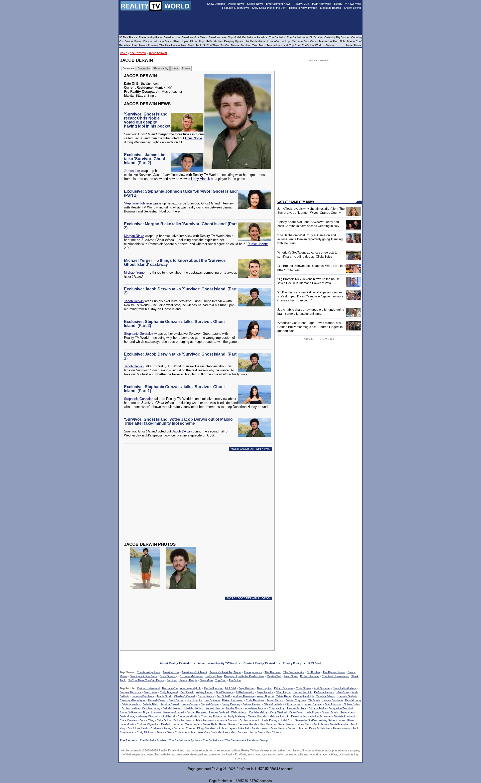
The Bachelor (273, 672)
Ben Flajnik (187, 692)
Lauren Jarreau (313, 704)
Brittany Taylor (317, 708)
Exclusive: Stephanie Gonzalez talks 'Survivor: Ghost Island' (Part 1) (174, 389)
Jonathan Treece (184, 728)
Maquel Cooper (210, 704)
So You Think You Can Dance (146, 680)
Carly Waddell (278, 712)
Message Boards (330, 7)
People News (236, 3)
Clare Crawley (128, 720)
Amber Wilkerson (130, 712)
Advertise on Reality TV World (217, 663)
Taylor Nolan (192, 724)
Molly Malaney (237, 716)
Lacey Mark (304, 724)
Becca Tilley (147, 720)
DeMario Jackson (172, 724)
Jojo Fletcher (247, 688)
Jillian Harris (283, 692)
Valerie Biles (150, 704)
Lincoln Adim (194, 700)
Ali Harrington (293, 704)
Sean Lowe (150, 692)
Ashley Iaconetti (249, 720)
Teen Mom (206, 680)
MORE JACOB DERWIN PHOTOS (248, 598)
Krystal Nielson (214, 708)
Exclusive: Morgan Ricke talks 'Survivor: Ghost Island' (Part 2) (180, 226)
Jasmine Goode (247, 724)
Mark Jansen (239, 732)
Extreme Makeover (191, 676)
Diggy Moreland (206, 728)
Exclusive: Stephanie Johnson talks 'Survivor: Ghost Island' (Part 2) (181, 193)
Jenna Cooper (189, 704)
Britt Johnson (333, 704)
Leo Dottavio (212, 700)
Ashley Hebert (204, 692)
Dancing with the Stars (143, 676)
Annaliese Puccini (255, 708)
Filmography (160, 68)
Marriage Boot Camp (304, 41)
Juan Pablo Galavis (344, 688)
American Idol (171, 672)
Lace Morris (127, 724)
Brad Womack (224, 692)
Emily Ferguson (182, 720)
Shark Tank (195, 45)
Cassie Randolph (303, 696)
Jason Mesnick (302, 692)
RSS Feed (314, 663)
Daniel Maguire (339, 724)
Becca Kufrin (170, 688)
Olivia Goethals (273, 704)
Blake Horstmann (232, 700)
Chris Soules (303, 688)
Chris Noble (193, 138)
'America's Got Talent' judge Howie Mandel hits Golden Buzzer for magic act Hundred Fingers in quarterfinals (310, 327)
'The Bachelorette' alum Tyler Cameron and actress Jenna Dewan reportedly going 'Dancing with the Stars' (310, 239)
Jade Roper (312, 712)
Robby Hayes (227, 728)
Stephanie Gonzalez (138, 333)
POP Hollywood (321, 3)
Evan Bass (296, 712)
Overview (129, 68)
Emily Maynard (169, 692)
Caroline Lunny (151, 708)
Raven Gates (227, 724)
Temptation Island (277, 45)
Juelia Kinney (269, 720)
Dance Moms (133, 41)
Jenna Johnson (297, 728)
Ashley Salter (327, 720)
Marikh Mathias (193, 708)
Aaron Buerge (265, 696)
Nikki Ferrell (168, 716)
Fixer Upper (180, 41)
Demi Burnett (176, 700)
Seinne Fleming (252, 704)
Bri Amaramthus (131, 704)
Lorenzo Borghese (143, 696)
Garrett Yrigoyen (296, 700)
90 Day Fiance (128, 37)
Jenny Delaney (231, 704)
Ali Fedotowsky (245, 692)
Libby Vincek (200, 179)
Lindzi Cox (286, 720)
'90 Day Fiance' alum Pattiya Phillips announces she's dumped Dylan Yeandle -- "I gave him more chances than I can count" (310, 296)
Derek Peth (210, 724)
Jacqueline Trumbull (341, 708)
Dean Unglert (299, 716)
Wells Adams (239, 712)
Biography (144, 68)
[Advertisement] (199, 500)
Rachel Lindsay (213, 688)
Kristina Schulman (320, 716)
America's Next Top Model (225, 672)
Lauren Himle (346, 720)
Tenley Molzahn (257, 716)
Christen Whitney (161, 728)
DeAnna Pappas (324, 692)
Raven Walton (341, 728)
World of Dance (324, 45)
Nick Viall (230, 688)
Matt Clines (272, 732)
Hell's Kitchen (213, 676)
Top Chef (220, 680)
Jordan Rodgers (197, 712)
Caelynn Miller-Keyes (133, 700)
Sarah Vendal (286, 724)
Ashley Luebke (131, 708)
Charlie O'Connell (184, 696)
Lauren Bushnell (219, 712)
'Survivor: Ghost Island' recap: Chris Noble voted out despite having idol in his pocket (147, 120)
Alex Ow (203, 732)
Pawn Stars (291, 676)
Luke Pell (243, 728)
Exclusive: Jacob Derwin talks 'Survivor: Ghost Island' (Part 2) (180, 291)
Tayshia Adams (325, 696)
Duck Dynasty (168, 676)
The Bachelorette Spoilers (184, 740)
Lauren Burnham (332, 700)
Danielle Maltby (258, 712)
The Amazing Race (148, 672)
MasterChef (274, 676)
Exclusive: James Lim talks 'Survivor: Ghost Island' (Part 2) (144, 159)
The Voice (235, 680)
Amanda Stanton (227, 720)
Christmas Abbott (185, 732)
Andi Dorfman (322, 688)
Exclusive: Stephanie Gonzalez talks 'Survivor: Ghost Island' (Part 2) (174, 323)
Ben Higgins (264, 688)
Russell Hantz (258, 244)
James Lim (132, 171)
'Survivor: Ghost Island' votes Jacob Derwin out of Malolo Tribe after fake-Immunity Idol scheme (178, 421)
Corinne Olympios (148, 724)
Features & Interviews (235, 7)
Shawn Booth (330, 712)
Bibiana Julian (351, 704)
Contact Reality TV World (260, 663)
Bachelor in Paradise (255, 37)
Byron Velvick (206, 696)
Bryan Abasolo (152, 712)
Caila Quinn (164, 720)
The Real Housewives (335, 676)
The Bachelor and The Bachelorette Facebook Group (235, 740)
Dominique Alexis (138, 728)
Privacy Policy (292, 663)
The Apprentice (253, 672)
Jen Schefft (223, 696)
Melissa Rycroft (279, 716)
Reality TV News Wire (347, 3)
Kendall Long (353, 700)
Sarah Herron (260, 728)
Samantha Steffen (306, 720)
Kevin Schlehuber (319, 728)
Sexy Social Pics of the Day (269, 7)
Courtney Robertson (213, 716)
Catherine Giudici (188, 716)
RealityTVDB (138, 53)
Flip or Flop (197, 41)
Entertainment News (278, 3)
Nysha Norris (234, 708)
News (175, 68)
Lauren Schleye (296, 708)
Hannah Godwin (347, 696)
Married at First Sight (332, 41)
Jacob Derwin (158, 53)
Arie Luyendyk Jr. (190, 688)
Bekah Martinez (172, 708)
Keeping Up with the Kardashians (244, 676)
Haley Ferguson (204, 720)
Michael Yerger (135, 272)
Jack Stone (320, 724)
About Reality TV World (175, 663)
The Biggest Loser (334, 672)
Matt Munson (268, 724)
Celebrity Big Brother (337, 37)
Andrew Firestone (244, 696)
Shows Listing (352, 7)
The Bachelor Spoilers (153, 740)
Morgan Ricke (134, 236)
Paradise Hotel (128, 45)
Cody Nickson (145, 732)
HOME (123, 53)
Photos (186, 68)
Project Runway (309, 676)
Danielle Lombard (344, 716)
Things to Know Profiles (303, 7)
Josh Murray (127, 716)
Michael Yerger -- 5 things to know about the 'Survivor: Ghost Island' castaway (175, 262)
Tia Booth (314, 700)
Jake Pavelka (265, 692)
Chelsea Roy (277, 708)
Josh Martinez (219, 732)
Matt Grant (342, 692)
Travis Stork (164, 696)
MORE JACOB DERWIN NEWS (250, 448)
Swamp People (188, 680)
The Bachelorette (293, 672)
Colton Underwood (148, 688)
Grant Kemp (278, 728)
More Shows (354, 45)
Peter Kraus (347, 712)
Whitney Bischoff (148, 716)
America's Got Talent (194, 672)
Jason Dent (256, 732)
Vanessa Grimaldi (173, 712)
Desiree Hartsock (130, 692)
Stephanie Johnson (138, 203)
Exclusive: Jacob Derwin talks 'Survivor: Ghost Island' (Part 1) (180, 356)
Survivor (172, 680)
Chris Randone (255, 700)
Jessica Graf (164, 732)
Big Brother (313, 672)
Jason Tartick (275, 700)
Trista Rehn (283, 696)
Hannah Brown (157, 700)
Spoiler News (255, 3)
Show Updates (216, 3)
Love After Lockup (278, 41)
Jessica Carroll (169, 704)
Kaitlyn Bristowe (283, 688)
